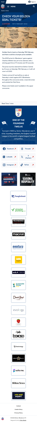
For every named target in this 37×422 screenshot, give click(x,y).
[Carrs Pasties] (18, 260)
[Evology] (18, 310)
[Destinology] (18, 346)
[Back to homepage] (3, 6)
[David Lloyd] (18, 298)
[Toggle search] (34, 6)
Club (2, 2)
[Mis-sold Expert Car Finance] (18, 395)
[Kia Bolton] (18, 272)
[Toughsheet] (18, 196)
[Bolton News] (18, 383)
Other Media (23, 420)
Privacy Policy (18, 413)
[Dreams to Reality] (18, 358)
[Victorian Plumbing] (18, 210)
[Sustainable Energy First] (18, 285)
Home (7, 10)
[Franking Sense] (18, 222)
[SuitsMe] (18, 371)
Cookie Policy (18, 409)
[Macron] (18, 234)
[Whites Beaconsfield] (18, 322)
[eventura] (18, 247)
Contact (18, 406)
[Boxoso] (18, 334)
